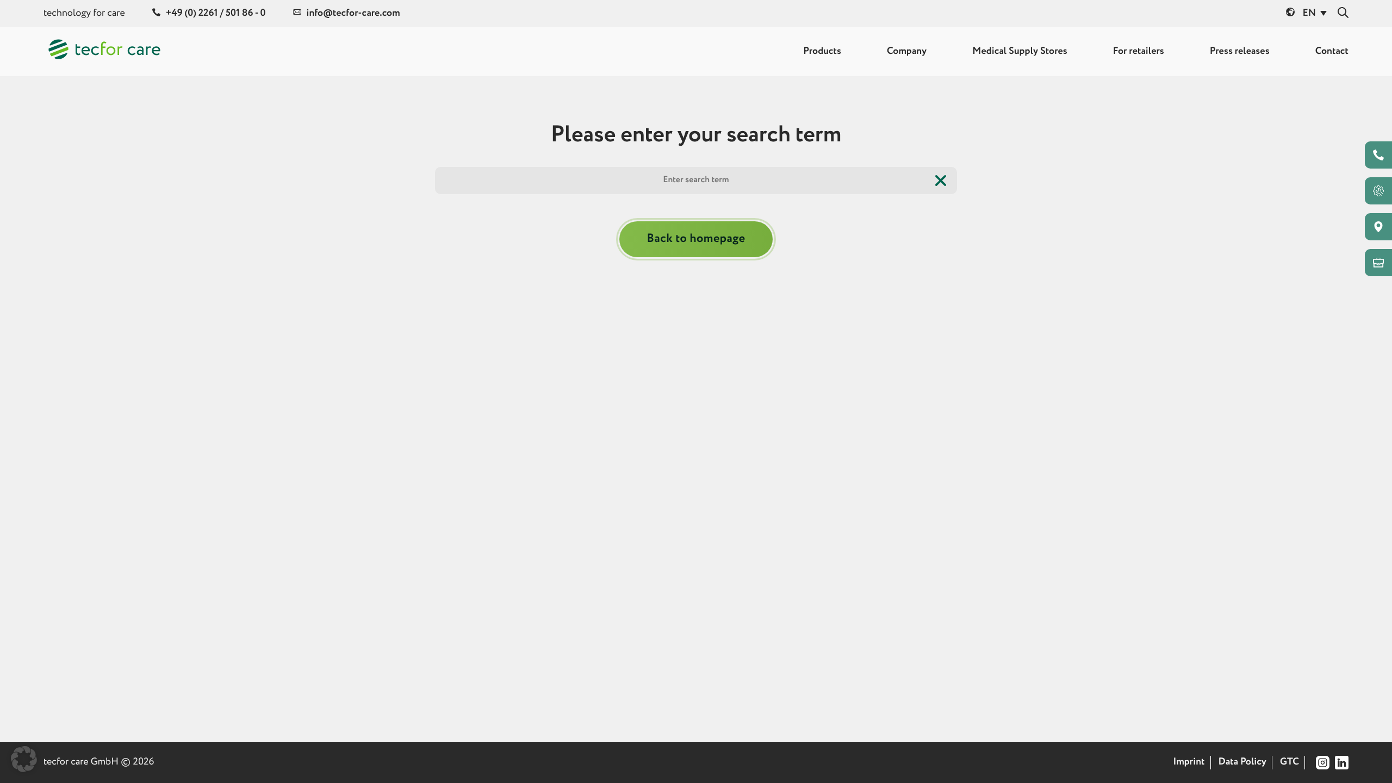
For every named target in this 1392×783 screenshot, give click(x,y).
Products (822, 52)
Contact (1331, 52)
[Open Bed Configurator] (1378, 190)
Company (907, 52)
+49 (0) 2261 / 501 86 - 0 (216, 13)
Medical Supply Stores (1019, 52)
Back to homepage (696, 238)
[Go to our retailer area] (1378, 262)
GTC (1289, 762)
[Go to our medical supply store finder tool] (1378, 226)
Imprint (1188, 762)
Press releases (1240, 52)
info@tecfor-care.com (353, 13)
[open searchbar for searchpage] (1343, 13)
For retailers (1138, 52)
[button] (24, 759)
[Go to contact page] (1378, 155)
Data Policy (1242, 762)
